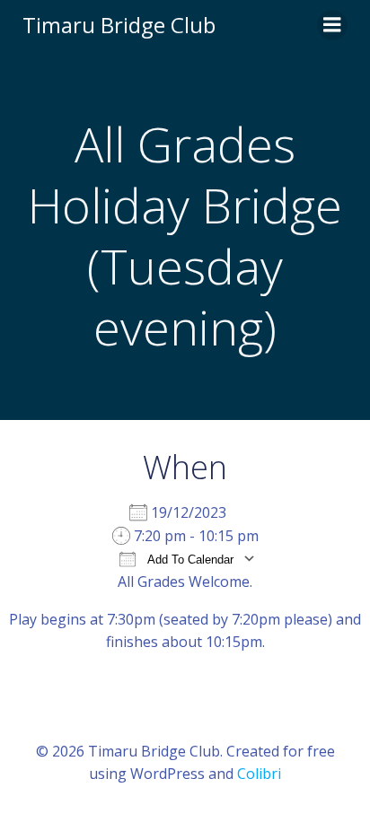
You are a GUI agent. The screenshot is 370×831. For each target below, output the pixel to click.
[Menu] (332, 25)
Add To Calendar (189, 559)
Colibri (259, 773)
